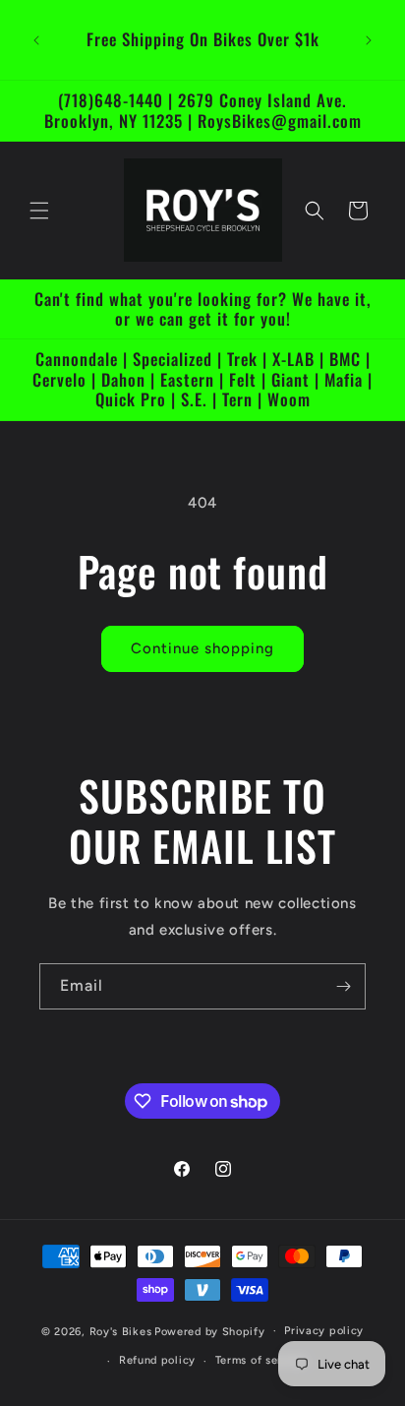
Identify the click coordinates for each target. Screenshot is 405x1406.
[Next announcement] (368, 40)
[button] (39, 210)
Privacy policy (324, 1330)
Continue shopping (202, 648)
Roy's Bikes (120, 1330)
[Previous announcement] (36, 40)
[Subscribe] (343, 986)
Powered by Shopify (209, 1330)
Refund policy (157, 1360)
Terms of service (260, 1360)
